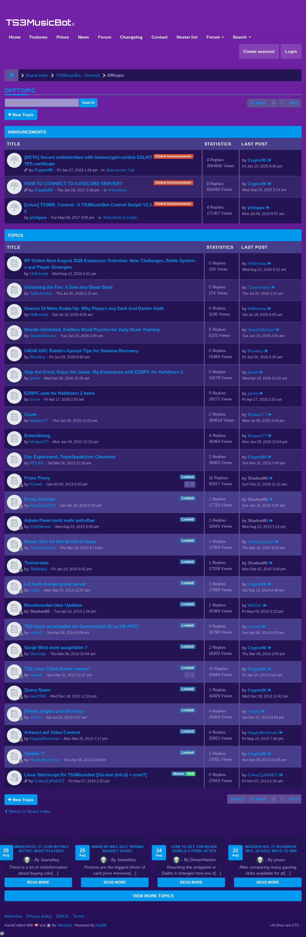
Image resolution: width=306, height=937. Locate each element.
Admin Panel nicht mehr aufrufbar (59, 520)
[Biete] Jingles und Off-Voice (54, 711)
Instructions (117, 190)
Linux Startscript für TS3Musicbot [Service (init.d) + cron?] (85, 774)
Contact (160, 37)
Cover (30, 414)
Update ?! (34, 753)
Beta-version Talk (120, 170)
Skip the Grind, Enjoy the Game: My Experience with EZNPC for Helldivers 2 (103, 371)
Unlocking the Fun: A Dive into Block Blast (68, 287)
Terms (78, 916)
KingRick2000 (43, 505)
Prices (62, 37)
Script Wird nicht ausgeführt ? (55, 647)
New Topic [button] (22, 114)
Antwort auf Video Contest (52, 732)
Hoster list (187, 37)
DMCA (62, 916)
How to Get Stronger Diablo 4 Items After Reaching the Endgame (194, 851)
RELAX (36, 462)
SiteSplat (64, 925)
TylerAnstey (41, 293)
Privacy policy (39, 916)
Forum (104, 37)
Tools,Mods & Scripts (120, 218)
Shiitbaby (38, 568)
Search (240, 37)
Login (291, 51)
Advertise (13, 916)
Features (39, 37)
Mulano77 (39, 420)
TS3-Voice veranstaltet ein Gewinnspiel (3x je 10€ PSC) (81, 626)
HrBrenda (39, 273)
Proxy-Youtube (39, 499)
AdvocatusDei (43, 547)
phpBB (100, 925)
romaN (36, 632)
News (83, 37)
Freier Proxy (37, 477)
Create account (259, 51)
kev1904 (38, 696)
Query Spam (37, 689)
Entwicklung (37, 435)
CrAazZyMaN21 (49, 780)
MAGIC (254, 605)
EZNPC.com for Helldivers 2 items (59, 393)
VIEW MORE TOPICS (153, 895)
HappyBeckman (45, 738)
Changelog (131, 37)
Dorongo (38, 653)
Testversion (36, 562)
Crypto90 (43, 170)
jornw (35, 378)
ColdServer (40, 526)
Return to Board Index (29, 811)
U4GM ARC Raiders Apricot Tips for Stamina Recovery (81, 350)
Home (15, 37)
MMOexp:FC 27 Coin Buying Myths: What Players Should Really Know (41, 851)
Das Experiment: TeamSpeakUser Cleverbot (69, 456)
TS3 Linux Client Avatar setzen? (57, 668)
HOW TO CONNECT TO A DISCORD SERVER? (73, 183)
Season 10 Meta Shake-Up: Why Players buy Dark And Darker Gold (93, 308)
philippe (38, 217)
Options (237, 799)
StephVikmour (43, 335)
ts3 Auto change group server (55, 583)
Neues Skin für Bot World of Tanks (60, 541)
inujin (35, 590)
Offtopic (20, 90)
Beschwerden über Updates (53, 605)
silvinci (36, 717)
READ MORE (38, 882)
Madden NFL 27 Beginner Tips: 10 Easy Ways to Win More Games (271, 851)
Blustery (37, 356)
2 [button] (282, 103)
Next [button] (294, 103)
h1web (36, 484)
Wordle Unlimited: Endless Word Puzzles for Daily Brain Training (92, 329)
